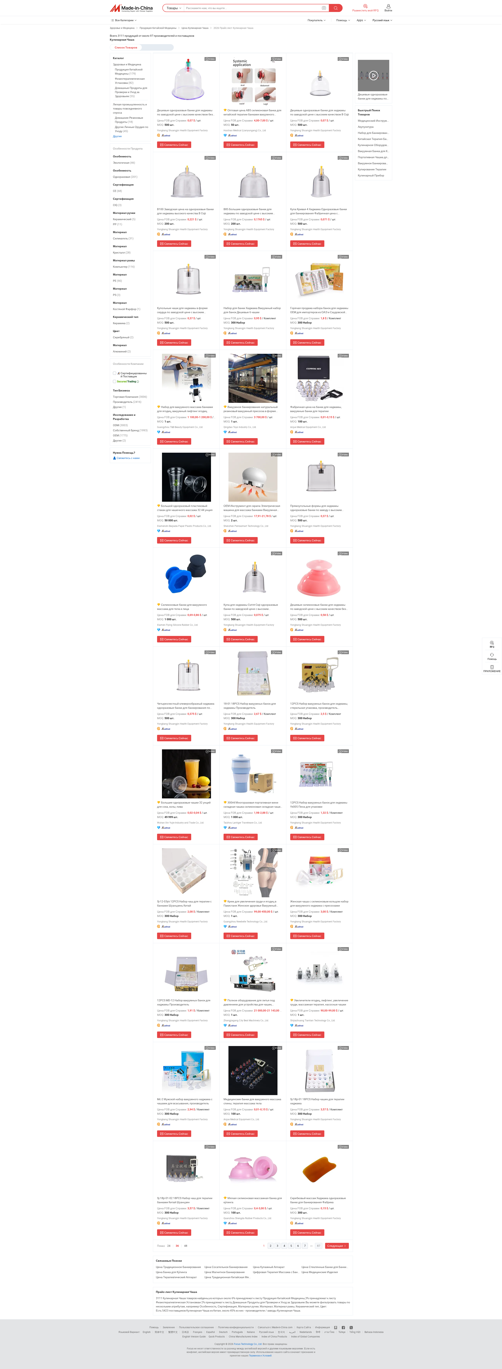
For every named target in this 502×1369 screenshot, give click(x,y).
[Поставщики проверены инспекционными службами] (130, 375)
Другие (117, 136)
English (147, 1331)
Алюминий (122, 351)
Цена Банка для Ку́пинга (171, 1272)
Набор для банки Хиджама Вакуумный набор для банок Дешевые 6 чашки (252, 310)
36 (177, 1245)
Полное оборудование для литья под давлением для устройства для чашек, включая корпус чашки (249, 1002)
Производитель (127, 402)
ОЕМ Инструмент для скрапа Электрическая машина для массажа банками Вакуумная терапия (252, 508)
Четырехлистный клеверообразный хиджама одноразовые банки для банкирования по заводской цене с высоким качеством (185, 706)
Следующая (335, 1246)
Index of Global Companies (305, 1336)
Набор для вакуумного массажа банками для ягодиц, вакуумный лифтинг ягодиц (185, 409)
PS (116, 295)
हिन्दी (318, 1331)
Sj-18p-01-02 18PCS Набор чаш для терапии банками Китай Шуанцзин (184, 1200)
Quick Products (217, 1336)
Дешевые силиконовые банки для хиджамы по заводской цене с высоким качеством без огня (318, 607)
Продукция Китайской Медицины (129, 71)
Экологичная (124, 162)
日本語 (185, 1331)
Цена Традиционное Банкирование (178, 1267)
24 (168, 1246)
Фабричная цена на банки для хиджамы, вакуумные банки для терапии (316, 409)
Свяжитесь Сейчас (176, 145)
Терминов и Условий (260, 1355)
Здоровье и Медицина (127, 64)
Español (210, 1331)
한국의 (281, 1331)
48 (185, 1246)
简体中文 (159, 1331)
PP (117, 224)
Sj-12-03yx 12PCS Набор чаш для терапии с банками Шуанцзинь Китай (184, 903)
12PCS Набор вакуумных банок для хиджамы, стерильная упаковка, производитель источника (319, 706)
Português (237, 1331)
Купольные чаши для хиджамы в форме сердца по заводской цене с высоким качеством (182, 310)
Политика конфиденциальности (236, 1327)
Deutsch (223, 1331)
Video (212, 58)
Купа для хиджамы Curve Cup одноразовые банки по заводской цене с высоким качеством (251, 607)
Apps (360, 20)
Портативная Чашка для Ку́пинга (378, 157)
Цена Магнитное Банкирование (225, 1272)
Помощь (341, 20)
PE (117, 281)
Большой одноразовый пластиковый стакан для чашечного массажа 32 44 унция (185, 508)
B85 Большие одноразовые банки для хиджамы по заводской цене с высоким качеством (248, 211)
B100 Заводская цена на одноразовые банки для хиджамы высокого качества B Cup (185, 211)
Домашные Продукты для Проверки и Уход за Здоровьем (131, 92)
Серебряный (123, 337)
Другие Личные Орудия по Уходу (131, 129)
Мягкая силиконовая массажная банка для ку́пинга (253, 1200)
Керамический (124, 219)
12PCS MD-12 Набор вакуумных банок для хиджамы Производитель (183, 1002)
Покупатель (315, 20)
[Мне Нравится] (344, 1327)
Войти (388, 10)
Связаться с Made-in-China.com (275, 1327)
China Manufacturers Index (243, 1336)
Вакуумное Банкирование (374, 163)
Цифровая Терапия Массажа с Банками (276, 1272)
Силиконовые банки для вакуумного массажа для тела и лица (182, 607)
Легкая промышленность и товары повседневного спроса (130, 108)
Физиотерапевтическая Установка (130, 81)
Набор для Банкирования (374, 133)
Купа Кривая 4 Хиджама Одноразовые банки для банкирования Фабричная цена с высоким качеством (318, 211)
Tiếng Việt (354, 1331)
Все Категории (124, 20)
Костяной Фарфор (126, 309)
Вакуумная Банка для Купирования (380, 151)
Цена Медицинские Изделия (320, 1272)
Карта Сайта (304, 1327)
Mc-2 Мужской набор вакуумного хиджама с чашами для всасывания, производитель (184, 1101)
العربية (292, 1331)
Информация (322, 1327)
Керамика (121, 323)
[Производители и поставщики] (131, 8)
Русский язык (266, 1331)
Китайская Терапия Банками (376, 139)
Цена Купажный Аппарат (269, 1267)
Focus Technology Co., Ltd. (248, 1343)
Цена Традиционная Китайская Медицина (228, 1277)
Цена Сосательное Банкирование (226, 1267)
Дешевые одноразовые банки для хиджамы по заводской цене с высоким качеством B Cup (319, 112)
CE (117, 191)
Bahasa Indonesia (374, 1331)
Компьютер (124, 266)
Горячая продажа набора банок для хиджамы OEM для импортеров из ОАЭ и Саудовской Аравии (319, 310)
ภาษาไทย (329, 1331)
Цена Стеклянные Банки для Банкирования (325, 1267)
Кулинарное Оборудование (375, 145)
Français (197, 1331)
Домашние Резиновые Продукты (129, 120)
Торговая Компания (130, 397)
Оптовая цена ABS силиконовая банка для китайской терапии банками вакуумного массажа (252, 112)
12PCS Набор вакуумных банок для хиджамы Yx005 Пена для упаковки (318, 804)
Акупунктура (366, 127)
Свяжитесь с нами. (128, 458)
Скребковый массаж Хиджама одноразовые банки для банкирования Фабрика (318, 1200)
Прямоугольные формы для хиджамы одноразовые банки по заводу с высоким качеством (316, 508)
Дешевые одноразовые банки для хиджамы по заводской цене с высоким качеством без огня (185, 112)
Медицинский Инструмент (374, 120)
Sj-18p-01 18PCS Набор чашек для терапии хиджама (317, 1101)
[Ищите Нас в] (351, 1327)
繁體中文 (173, 1331)
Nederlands (306, 1331)
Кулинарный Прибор (371, 175)
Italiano (251, 1331)
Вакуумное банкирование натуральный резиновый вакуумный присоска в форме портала (251, 409)
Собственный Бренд (130, 430)
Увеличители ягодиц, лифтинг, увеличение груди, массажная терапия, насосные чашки (319, 1002)
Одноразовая (125, 177)
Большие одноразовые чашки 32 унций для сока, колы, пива (184, 804)
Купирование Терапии (372, 169)
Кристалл (122, 252)
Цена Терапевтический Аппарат (176, 1277)
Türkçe (341, 1331)
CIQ (117, 205)
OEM (120, 435)
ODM (120, 425)
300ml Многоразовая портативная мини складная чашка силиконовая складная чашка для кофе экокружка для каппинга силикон (253, 805)
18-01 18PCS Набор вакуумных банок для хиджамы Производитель (250, 706)
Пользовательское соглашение (196, 1327)
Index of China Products (274, 1336)
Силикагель (123, 238)
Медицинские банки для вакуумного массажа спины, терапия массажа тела (252, 1101)
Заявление (169, 1327)
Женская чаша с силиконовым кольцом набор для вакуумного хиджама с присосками (319, 903)
